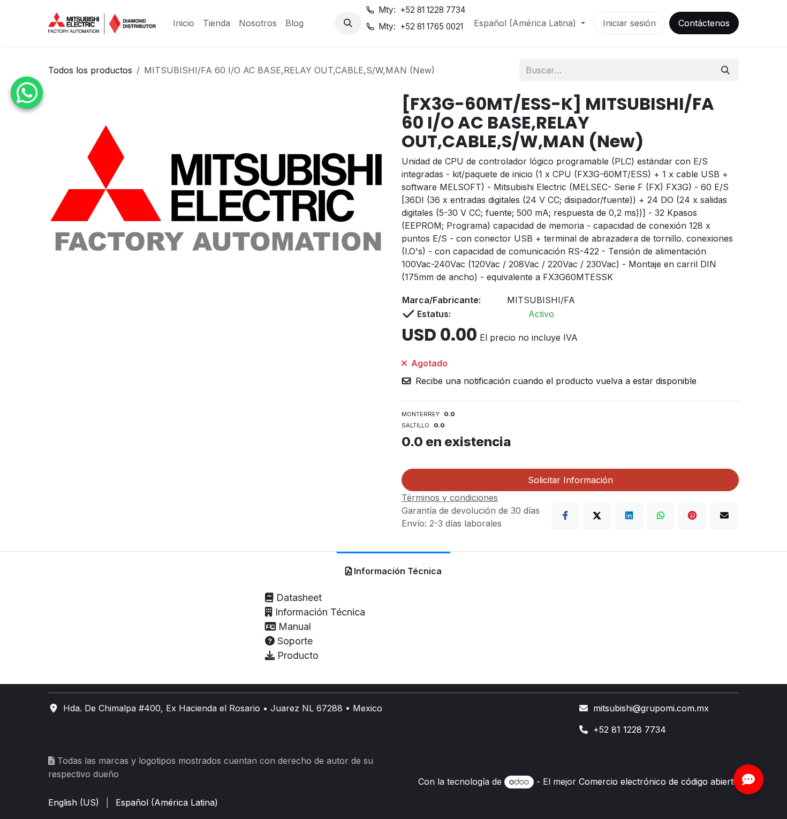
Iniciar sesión (629, 23)
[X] (597, 515)
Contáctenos (704, 23)
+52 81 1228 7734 (629, 729)
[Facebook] (565, 515)
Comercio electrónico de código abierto (659, 781)
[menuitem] (184, 23)
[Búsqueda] (725, 70)
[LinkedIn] (629, 515)
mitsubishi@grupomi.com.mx (651, 708)
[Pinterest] (692, 515)
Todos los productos (90, 70)
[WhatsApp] (661, 515)
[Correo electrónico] (724, 515)
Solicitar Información (570, 480)
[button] (348, 23)
